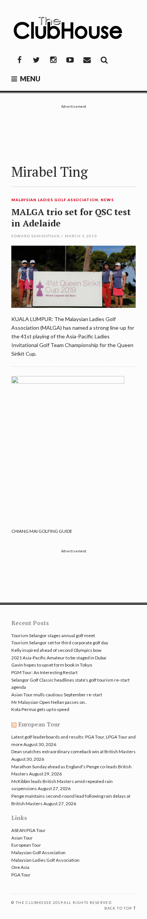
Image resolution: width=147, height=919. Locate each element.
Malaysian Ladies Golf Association (54, 200)
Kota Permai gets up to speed (40, 709)
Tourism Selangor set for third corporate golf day (59, 642)
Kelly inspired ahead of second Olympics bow (56, 650)
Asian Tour (22, 838)
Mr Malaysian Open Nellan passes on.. (49, 702)
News (107, 200)
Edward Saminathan (35, 236)
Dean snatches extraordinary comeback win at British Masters (73, 751)
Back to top (118, 908)
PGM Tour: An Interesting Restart (44, 672)
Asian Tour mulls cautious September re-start (56, 694)
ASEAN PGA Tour (28, 830)
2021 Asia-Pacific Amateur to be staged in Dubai (58, 658)
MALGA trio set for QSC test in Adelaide (71, 217)
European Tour (39, 724)
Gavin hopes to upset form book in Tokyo (51, 665)
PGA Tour (21, 875)
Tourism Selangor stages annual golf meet (53, 635)
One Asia (20, 867)
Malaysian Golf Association (38, 852)
